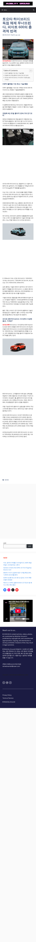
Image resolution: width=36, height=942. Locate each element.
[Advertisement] (18, 164)
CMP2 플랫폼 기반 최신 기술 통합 (14, 73)
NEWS (7, 480)
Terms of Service (8, 698)
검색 (4, 543)
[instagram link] (4, 682)
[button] (33, 10)
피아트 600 (6, 325)
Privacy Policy (7, 695)
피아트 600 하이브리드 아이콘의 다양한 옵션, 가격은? (17, 78)
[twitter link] (7, 682)
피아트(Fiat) (7, 61)
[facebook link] (10, 682)
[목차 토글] (30, 70)
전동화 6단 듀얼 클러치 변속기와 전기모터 (16, 75)
